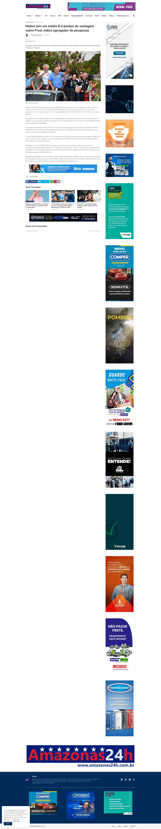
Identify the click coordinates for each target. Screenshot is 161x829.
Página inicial (29, 22)
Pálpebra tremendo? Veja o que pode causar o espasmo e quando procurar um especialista (37, 205)
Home (29, 16)
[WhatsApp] (51, 181)
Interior (66, 16)
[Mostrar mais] (62, 181)
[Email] (58, 181)
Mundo (104, 16)
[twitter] (125, 779)
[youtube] (129, 779)
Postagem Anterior (32, 231)
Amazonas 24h (38, 22)
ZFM (59, 16)
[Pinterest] (55, 181)
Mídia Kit (132, 826)
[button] (129, 16)
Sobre (119, 826)
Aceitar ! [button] (8, 824)
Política (111, 16)
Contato (125, 826)
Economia (89, 16)
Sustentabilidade (77, 16)
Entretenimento (122, 16)
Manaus (52, 16)
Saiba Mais (16, 821)
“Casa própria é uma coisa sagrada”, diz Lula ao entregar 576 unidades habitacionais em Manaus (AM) (62, 205)
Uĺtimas (38, 16)
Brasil (97, 16)
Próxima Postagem (94, 231)
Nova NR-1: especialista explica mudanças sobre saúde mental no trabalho (87, 205)
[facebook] (121, 779)
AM (46, 16)
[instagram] (133, 779)
